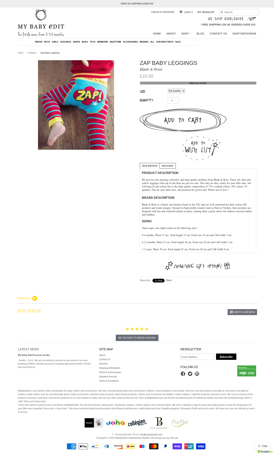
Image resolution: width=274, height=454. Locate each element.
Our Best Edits (164, 42)
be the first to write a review (137, 338)
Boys (47, 42)
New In (38, 42)
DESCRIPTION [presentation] (150, 165)
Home (157, 33)
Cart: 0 (188, 12)
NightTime (115, 42)
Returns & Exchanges (110, 372)
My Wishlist (206, 12)
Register (168, 12)
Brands (144, 42)
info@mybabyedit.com (151, 434)
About (171, 33)
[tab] (150, 165)
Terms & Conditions (109, 381)
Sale (178, 42)
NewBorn (102, 42)
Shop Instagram (244, 33)
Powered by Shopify (139, 438)
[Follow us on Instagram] (197, 375)
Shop (185, 33)
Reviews (103, 363)
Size (142, 91)
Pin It (168, 280)
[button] (242, 312)
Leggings (65, 42)
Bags (85, 42)
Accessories (130, 42)
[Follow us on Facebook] (183, 375)
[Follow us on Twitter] (190, 375)
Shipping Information (109, 368)
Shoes (76, 42)
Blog (200, 33)
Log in (155, 12)
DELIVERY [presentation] (168, 165)
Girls (55, 42)
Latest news (28, 349)
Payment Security (108, 376)
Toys (92, 42)
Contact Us (218, 33)
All (152, 42)
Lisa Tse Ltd (172, 438)
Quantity (146, 100)
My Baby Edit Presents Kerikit (34, 355)
